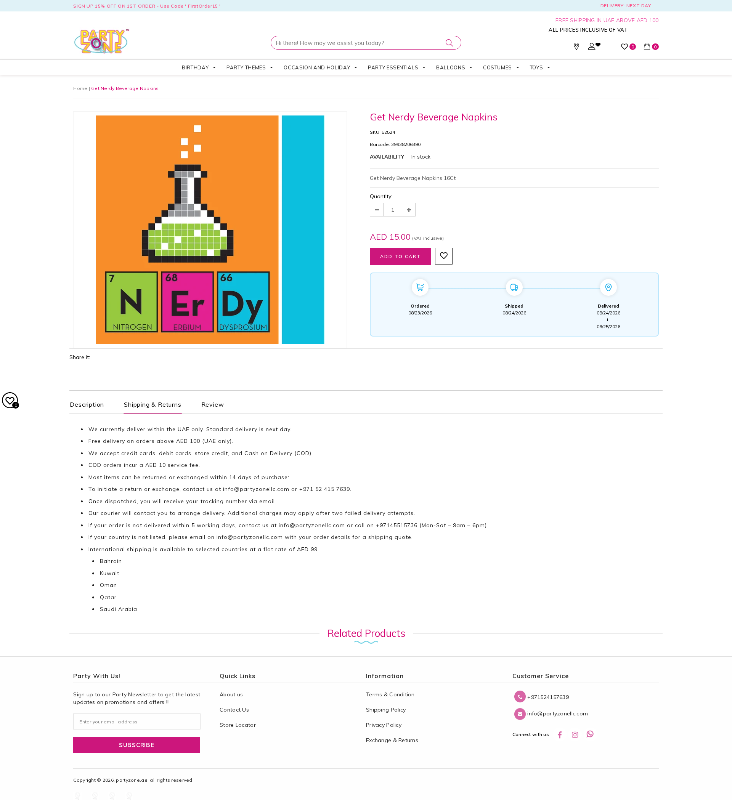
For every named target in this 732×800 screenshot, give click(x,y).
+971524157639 (547, 697)
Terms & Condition (390, 694)
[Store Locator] (576, 48)
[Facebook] (560, 734)
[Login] (592, 48)
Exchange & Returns (392, 740)
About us (231, 694)
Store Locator (238, 724)
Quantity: (381, 196)
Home (80, 88)
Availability (387, 157)
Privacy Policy (383, 724)
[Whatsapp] (590, 734)
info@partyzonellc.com (256, 489)
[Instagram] (575, 734)
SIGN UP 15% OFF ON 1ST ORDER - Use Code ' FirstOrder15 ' (147, 6)
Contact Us (234, 709)
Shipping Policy (386, 709)
